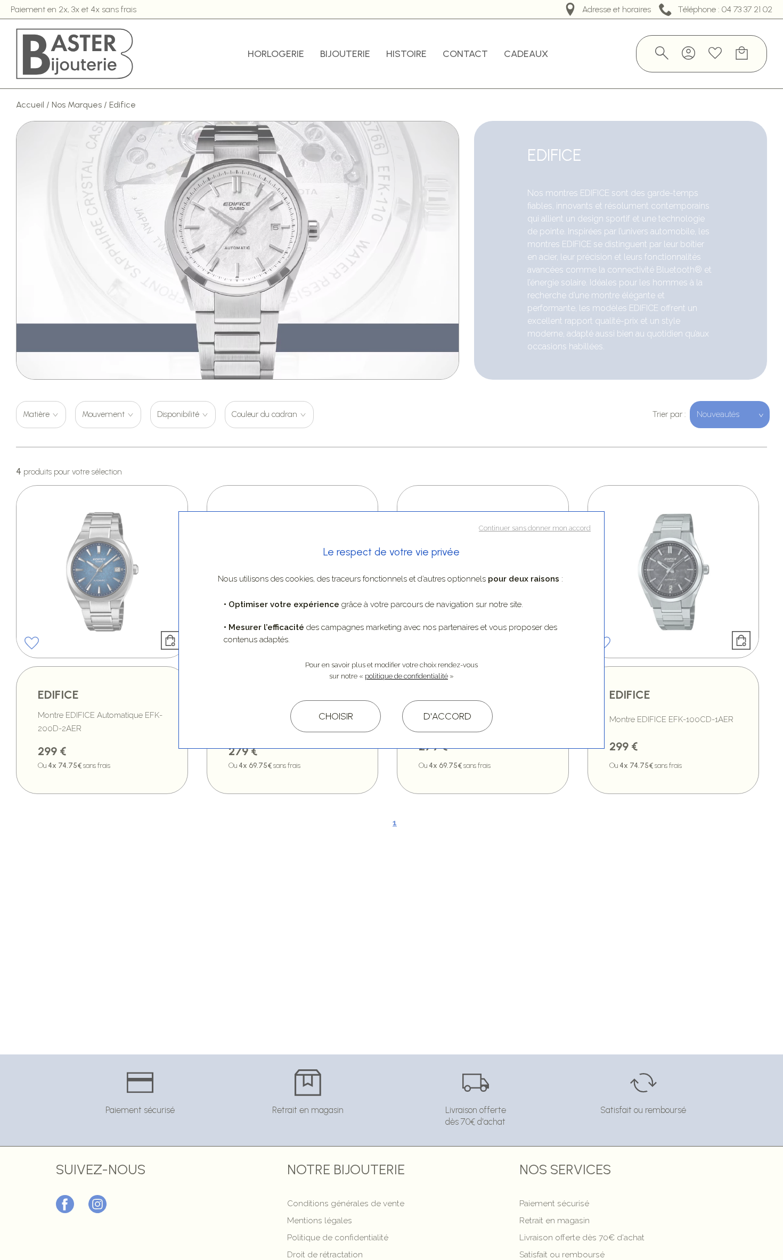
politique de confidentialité (406, 676)
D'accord (447, 716)
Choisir (336, 716)
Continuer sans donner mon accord (535, 528)
